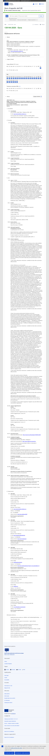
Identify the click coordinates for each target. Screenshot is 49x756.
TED (5, 24)
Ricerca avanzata (13, 19)
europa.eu (13, 713)
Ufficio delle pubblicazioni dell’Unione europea (14, 653)
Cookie (5, 677)
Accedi (36, 3)
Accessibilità (6, 679)
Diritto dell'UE (7, 693)
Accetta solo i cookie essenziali (22, 753)
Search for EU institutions (9, 731)
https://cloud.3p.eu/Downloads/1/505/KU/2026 (32, 434)
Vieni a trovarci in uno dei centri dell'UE (11, 725)
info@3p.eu (16, 586)
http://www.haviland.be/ (21, 538)
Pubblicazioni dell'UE (8, 702)
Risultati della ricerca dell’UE (9, 698)
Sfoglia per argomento (32, 19)
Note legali (6, 675)
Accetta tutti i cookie (9, 753)
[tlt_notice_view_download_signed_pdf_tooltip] (40, 68)
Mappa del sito (7, 687)
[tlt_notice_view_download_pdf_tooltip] (7, 78)
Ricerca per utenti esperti (22, 19)
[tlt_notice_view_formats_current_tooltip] (41, 96)
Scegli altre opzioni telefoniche (10, 721)
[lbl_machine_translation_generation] (19, 86)
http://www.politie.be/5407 (22, 514)
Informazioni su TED (8, 685)
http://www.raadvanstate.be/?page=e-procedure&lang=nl (28, 565)
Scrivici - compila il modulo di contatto (11, 723)
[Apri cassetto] (6, 33)
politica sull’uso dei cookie (16, 748)
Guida (5, 661)
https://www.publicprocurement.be (29, 441)
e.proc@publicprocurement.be (19, 606)
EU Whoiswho (7, 700)
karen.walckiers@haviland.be (19, 535)
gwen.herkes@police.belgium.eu (17, 51)
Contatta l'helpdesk (8, 663)
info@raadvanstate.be (18, 562)
